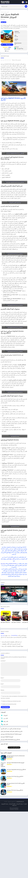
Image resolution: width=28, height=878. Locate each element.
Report (7, 51)
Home (2, 12)
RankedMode (14, 635)
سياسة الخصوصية (4, 804)
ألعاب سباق (12, 559)
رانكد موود (3, 635)
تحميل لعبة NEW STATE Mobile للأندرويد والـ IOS (10, 739)
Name (2, 677)
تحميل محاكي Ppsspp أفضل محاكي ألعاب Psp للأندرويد (11, 731)
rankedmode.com (20, 801)
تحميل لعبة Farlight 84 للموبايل (7, 736)
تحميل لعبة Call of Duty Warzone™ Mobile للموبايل (11, 734)
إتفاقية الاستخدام (12, 804)
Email (2, 684)
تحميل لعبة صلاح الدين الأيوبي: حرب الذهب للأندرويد (11, 728)
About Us (14, 805)
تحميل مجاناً (8, 44)
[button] (26, 6)
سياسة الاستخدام (19, 804)
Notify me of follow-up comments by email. (11, 701)
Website (2, 690)
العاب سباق (6, 12)
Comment (3, 660)
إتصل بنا (25, 804)
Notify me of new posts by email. (9, 704)
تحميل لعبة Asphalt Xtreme (9, 563)
